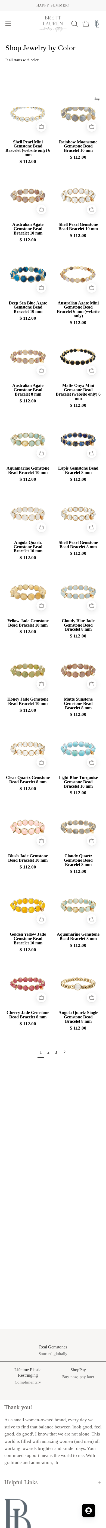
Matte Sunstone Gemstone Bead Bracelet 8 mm (78, 703)
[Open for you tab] (88, 1510)
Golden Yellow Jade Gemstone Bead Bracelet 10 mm (28, 938)
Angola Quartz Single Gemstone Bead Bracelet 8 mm (78, 1017)
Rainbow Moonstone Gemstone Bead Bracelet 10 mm (78, 146)
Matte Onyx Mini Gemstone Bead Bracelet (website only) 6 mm (78, 392)
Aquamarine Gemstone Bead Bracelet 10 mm (28, 470)
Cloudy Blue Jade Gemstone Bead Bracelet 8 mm (78, 625)
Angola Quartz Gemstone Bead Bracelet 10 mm (28, 546)
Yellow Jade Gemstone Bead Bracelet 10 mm (28, 623)
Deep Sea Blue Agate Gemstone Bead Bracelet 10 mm (28, 307)
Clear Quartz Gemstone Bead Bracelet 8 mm (28, 779)
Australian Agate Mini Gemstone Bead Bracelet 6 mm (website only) (78, 309)
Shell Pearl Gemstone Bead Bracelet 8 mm (78, 544)
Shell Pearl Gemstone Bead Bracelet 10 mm (78, 226)
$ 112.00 (28, 161)
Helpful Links (21, 1482)
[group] (53, 5)
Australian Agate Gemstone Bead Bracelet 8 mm (27, 389)
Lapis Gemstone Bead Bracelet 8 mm (78, 470)
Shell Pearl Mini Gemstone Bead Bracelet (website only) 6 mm (27, 148)
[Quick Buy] (41, 127)
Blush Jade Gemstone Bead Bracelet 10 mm (28, 858)
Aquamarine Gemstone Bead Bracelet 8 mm (78, 936)
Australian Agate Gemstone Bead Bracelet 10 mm (27, 228)
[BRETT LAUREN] (53, 23)
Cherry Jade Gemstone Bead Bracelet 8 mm (28, 1015)
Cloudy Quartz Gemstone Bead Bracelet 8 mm (78, 860)
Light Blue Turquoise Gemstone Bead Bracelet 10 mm (78, 781)
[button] (74, 23)
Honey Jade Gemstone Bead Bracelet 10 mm (27, 701)
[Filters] (97, 99)
